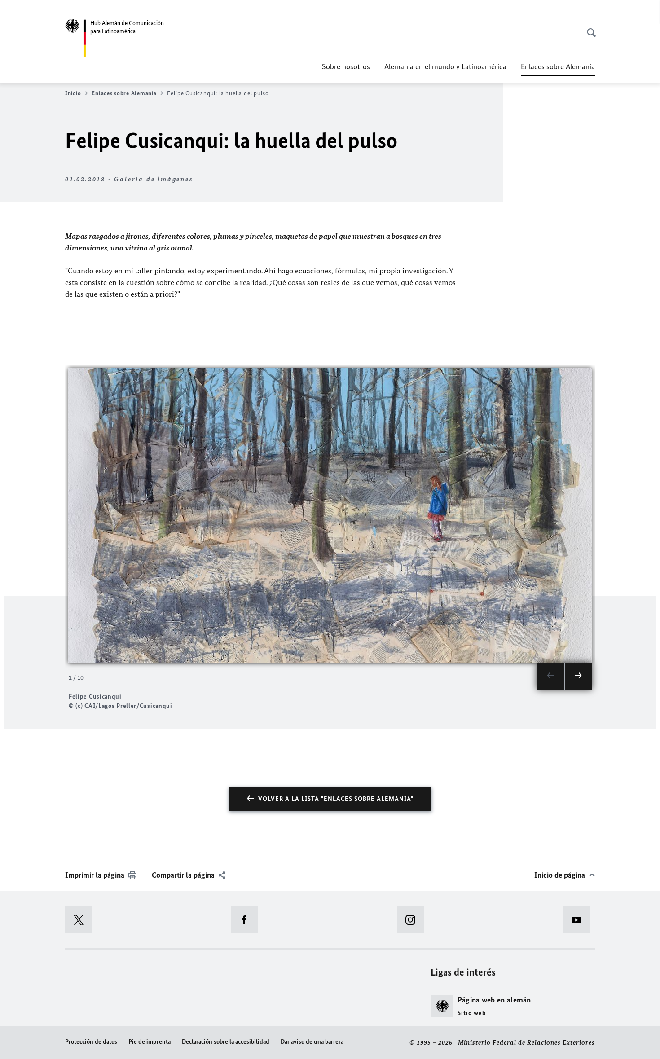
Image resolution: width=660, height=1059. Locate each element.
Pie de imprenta (149, 1042)
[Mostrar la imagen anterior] (550, 676)
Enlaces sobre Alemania (124, 93)
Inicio (73, 93)
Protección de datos (91, 1042)
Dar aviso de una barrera (312, 1042)
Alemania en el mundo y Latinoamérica (445, 66)
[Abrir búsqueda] (588, 28)
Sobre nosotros (346, 66)
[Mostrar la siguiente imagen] (578, 676)
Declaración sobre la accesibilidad (225, 1042)
